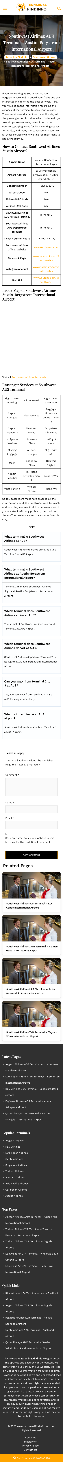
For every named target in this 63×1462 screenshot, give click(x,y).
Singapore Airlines (16, 1165)
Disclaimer (30, 1441)
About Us (30, 1437)
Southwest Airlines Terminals (29, 377)
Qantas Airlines (14, 1159)
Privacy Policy (30, 1445)
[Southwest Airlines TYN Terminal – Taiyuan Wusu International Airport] (31, 1014)
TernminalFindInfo (17, 57)
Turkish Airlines (14, 1171)
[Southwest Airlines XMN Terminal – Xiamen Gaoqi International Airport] (31, 928)
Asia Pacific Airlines (16, 1183)
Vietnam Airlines (15, 1177)
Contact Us (30, 1449)
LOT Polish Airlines (16, 1152)
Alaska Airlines (14, 1195)
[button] (60, 7)
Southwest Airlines (44, 57)
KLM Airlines (12, 1146)
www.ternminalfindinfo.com (33, 1426)
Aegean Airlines (14, 1140)
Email (9, 818)
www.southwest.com (46, 247)
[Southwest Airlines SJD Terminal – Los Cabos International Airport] (31, 885)
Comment (12, 774)
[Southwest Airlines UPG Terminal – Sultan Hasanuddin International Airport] (31, 971)
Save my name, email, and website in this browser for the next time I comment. (29, 840)
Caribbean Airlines (16, 1189)
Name (9, 802)
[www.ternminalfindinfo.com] (31, 7)
